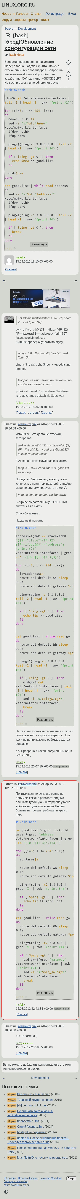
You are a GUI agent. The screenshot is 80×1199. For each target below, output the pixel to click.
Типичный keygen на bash (35, 1099)
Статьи (36, 13)
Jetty (19, 1043)
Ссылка (10, 269)
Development (27, 28)
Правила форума (27, 1178)
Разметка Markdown (51, 1178)
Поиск (44, 20)
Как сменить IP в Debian (33, 1094)
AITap (19, 402)
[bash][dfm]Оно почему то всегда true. (42, 1157)
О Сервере (10, 1178)
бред (20, 54)
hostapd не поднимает (32, 1132)
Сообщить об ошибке (15, 1181)
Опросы (19, 20)
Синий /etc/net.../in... (30, 1126)
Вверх (71, 1178)
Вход (72, 13)
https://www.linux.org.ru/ (17, 1185)
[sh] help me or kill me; (32, 1105)
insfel (19, 257)
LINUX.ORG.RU (18, 4)
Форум (6, 20)
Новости (8, 13)
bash (12, 54)
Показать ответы (27, 412)
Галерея (22, 13)
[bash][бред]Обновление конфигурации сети (30, 41)
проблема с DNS (28, 1121)
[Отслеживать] (68, 74)
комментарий (27, 424)
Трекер (32, 20)
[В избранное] (68, 63)
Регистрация (55, 13)
